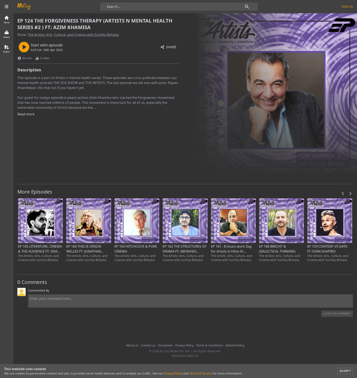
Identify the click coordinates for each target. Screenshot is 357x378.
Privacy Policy (184, 345)
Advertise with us (185, 355)
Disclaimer (165, 345)
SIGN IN (347, 6)
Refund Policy (235, 345)
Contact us (148, 345)
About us (132, 345)
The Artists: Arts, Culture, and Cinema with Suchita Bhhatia (73, 34)
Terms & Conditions (209, 345)
